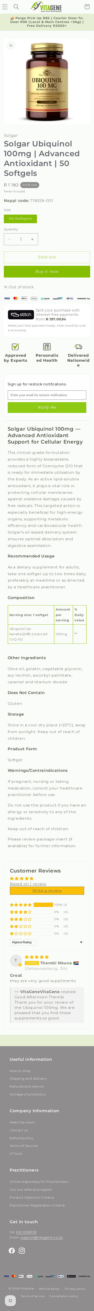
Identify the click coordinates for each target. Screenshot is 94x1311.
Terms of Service (24, 1146)
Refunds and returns (27, 1086)
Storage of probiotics (28, 1094)
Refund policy (21, 1138)
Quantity (11, 229)
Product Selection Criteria (32, 1197)
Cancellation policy (64, 1296)
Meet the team (22, 1122)
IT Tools (16, 1153)
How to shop (20, 1071)
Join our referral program (31, 1189)
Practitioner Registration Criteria (37, 1205)
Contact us (19, 1130)
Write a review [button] (47, 890)
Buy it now (47, 271)
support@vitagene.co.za (41, 1237)
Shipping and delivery (28, 1078)
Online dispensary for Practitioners (39, 1181)
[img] (37, 957)
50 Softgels (23, 219)
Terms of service (33, 1296)
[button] (16, 6)
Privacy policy (75, 1288)
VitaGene (27, 1288)
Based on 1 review (28, 884)
